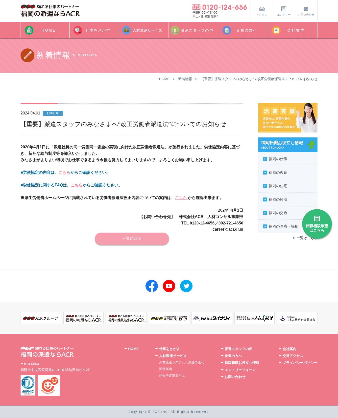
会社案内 (296, 30)
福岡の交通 (278, 213)
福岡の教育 (278, 172)
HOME (49, 30)
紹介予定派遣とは (172, 375)
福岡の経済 (278, 199)
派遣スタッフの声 (197, 30)
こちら (65, 172)
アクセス (261, 14)
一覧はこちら (307, 238)
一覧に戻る (132, 238)
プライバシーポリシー (300, 363)
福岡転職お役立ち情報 (242, 363)
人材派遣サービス (147, 30)
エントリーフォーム (240, 370)
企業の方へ (247, 30)
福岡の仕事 (278, 159)
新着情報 (185, 79)
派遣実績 (165, 369)
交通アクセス (293, 356)
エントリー (284, 14)
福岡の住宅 (278, 186)
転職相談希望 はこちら (317, 228)
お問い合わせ (306, 14)
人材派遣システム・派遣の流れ (181, 362)
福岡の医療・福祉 (283, 226)
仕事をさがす (98, 30)
